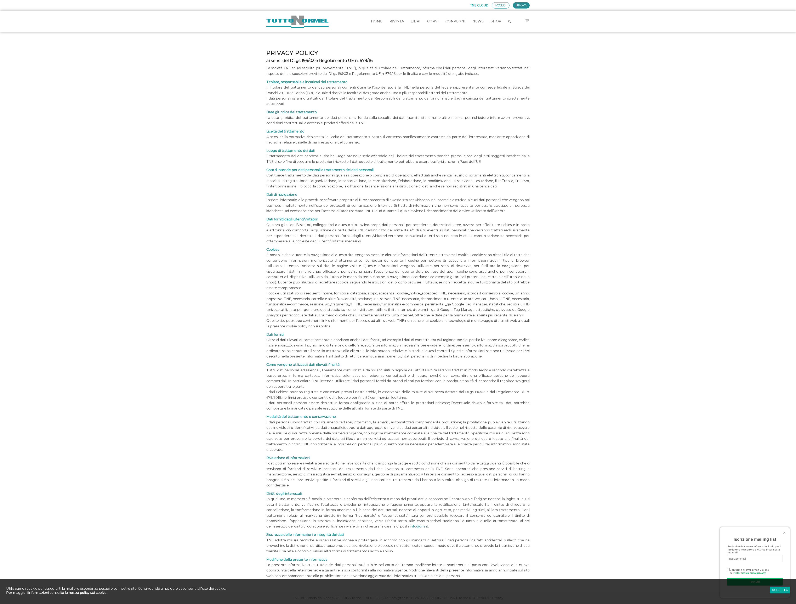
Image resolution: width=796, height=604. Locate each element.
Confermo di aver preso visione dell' (749, 571)
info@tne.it (419, 526)
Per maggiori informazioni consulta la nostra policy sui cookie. (56, 593)
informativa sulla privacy (750, 573)
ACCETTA (780, 590)
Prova (521, 5)
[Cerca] (510, 21)
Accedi (501, 5)
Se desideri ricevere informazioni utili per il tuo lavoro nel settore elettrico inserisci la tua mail (754, 549)
